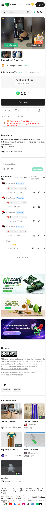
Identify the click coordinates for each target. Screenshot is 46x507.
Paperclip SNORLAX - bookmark (10, 450)
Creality (3, 497)
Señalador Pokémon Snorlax (9, 421)
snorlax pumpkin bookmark (31, 450)
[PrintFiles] (38, 12)
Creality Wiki (18, 497)
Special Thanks (40, 490)
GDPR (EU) (15, 490)
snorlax (17, 390)
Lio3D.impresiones (14, 65)
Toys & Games (31, 72)
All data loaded (23, 257)
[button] (42, 12)
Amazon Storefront (10, 497)
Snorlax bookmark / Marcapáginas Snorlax (33, 421)
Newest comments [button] (35, 177)
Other (41, 72)
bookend (6, 390)
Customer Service (27, 497)
